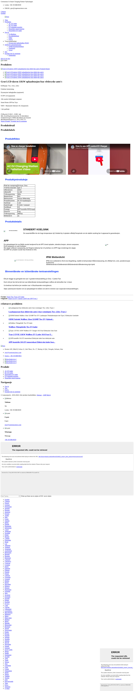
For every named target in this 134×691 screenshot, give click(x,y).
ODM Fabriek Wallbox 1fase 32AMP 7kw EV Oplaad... (31, 319)
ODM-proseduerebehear (16, 46)
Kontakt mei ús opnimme (12, 53)
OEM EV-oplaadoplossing (13, 45)
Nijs (6, 52)
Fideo (10, 38)
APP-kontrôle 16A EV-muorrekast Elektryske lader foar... (32, 342)
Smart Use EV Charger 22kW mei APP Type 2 (22, 298)
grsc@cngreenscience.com (13, 352)
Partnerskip (12, 55)
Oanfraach (12, 48)
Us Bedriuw (12, 34)
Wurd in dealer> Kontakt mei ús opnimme (14, 121)
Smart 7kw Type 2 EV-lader (15, 297)
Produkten (8, 22)
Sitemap (39, 395)
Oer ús (7, 32)
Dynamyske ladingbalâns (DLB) (19, 43)
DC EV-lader (13, 25)
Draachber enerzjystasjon (16, 29)
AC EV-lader (13, 23)
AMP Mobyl (47, 395)
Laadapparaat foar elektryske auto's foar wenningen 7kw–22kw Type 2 (37, 312)
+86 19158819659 (10, 440)
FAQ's (11, 39)
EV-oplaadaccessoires (15, 27)
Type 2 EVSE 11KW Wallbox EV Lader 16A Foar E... (30, 334)
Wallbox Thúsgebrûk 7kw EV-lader (23, 327)
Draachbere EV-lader (15, 30)
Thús (6, 20)
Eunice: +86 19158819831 (13, 356)
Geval (10, 50)
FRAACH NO (5, 59)
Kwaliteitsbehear (14, 36)
